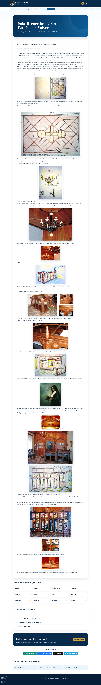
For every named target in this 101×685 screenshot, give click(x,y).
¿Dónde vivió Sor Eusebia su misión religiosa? (29, 622)
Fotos (64, 9)
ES (82, 3)
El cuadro (36, 9)
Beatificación (78, 9)
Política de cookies (64, 678)
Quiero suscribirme (79, 639)
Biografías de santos (25, 668)
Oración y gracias (28, 9)
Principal (13, 9)
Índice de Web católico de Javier (75, 668)
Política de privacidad (54, 678)
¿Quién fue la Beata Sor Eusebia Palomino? (28, 615)
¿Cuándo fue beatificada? (23, 626)
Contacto (93, 9)
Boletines (70, 9)
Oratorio (59, 9)
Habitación (43, 9)
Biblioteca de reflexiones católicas (50, 668)
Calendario (85, 9)
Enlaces (78, 600)
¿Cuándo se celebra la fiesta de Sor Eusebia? (28, 618)
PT (86, 3)
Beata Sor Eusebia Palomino (22, 13)
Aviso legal (46, 678)
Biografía (19, 9)
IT (89, 3)
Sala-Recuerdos (51, 9)
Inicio (14, 13)
